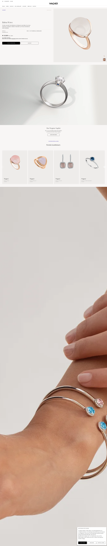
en (2, 1)
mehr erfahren (53, 134)
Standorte (6, 1)
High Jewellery (18, 6)
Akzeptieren (82, 542)
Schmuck (11, 6)
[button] (104, 167)
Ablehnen (92, 542)
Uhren (7, 6)
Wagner (6, 179)
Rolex (3, 6)
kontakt (34, 6)
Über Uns (29, 6)
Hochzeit (24, 6)
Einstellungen (101, 542)
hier (84, 538)
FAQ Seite (14, 38)
